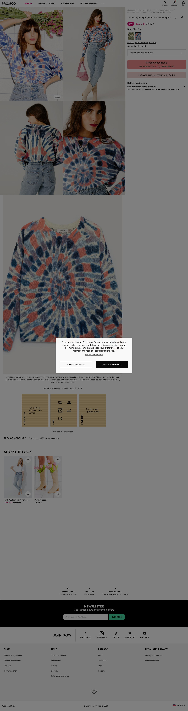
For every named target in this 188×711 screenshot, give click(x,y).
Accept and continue (112, 364)
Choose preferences (76, 364)
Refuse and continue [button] (94, 354)
